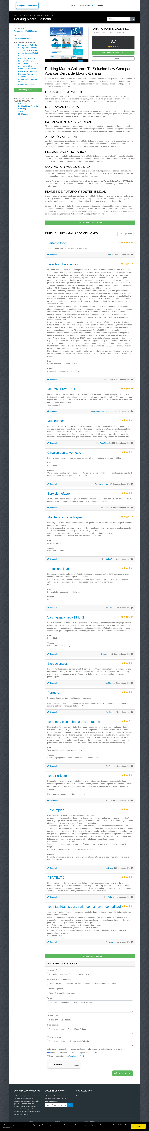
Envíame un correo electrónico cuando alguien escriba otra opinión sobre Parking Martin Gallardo (86, 1049)
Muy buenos (56, 421)
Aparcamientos (85, 5)
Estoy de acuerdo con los (67, 1056)
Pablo (111, 766)
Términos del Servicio (77, 1056)
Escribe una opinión (26, 84)
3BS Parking (23, 114)
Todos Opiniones (125, 234)
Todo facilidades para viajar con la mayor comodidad (84, 906)
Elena (111, 942)
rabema (108, 380)
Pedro (110, 897)
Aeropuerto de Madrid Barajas (37, 15)
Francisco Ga (103, 484)
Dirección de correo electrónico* (59, 979)
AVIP (77, 1096)
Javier (106, 654)
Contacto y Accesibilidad (27, 71)
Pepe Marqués (105, 443)
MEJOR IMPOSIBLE (61, 389)
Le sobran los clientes (62, 264)
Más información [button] (7, 1127)
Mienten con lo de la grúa (65, 517)
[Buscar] (132, 19)
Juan (111, 800)
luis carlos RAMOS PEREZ (103, 411)
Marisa (110, 683)
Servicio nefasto (58, 493)
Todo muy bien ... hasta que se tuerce (73, 721)
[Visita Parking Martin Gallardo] (66, 45)
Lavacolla (22, 104)
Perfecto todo (56, 243)
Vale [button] (138, 1126)
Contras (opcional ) (54, 1037)
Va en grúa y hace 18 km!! (65, 617)
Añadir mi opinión (122, 1073)
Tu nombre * (52, 970)
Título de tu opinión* (55, 989)
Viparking (22, 109)
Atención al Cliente (25, 66)
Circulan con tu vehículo (64, 452)
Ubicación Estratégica (26, 58)
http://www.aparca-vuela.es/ (24, 38)
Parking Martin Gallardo (27, 45)
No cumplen (55, 810)
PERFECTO (55, 877)
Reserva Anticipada (25, 61)
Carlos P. (108, 559)
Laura (106, 508)
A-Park (21, 111)
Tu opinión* (51, 998)
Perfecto (53, 692)
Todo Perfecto (57, 775)
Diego (110, 868)
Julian (111, 712)
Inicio (73, 5)
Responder (53, 255)
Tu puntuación (52, 1015)
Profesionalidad (58, 568)
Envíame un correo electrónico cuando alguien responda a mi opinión (76, 1053)
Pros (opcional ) (53, 1025)
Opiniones (100, 5)
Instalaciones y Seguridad (28, 63)
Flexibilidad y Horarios (27, 69)
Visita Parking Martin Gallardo (27, 90)
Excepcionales (57, 663)
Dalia (110, 608)
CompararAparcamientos (27, 5)
